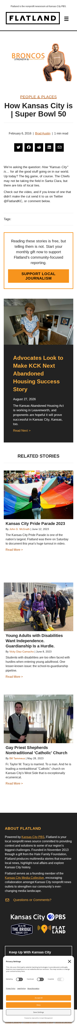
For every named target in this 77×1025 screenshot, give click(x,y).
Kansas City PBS (32, 837)
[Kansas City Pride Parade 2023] (38, 495)
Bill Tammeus (17, 758)
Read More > (14, 549)
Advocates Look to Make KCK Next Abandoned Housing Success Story (38, 373)
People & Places (38, 97)
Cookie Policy (46, 1022)
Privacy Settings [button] (13, 1022)
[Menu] (66, 18)
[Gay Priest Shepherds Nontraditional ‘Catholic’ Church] (38, 719)
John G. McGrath (19, 529)
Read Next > (22, 430)
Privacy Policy (30, 1022)
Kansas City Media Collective (24, 877)
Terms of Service (63, 1022)
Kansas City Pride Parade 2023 (35, 523)
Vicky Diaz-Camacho (21, 651)
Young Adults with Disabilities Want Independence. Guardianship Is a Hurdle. (34, 640)
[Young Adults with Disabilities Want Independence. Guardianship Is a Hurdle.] (38, 607)
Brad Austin (42, 133)
